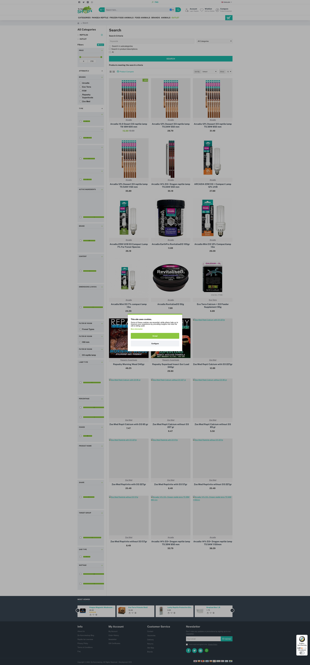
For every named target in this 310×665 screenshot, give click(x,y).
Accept (155, 336)
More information (137, 329)
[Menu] (306, 636)
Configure (155, 343)
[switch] (302, 652)
